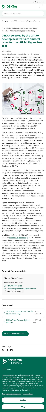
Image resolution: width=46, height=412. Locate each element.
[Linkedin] (7, 350)
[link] (37, 2)
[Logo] (10, 7)
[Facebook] (3, 350)
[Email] (11, 350)
